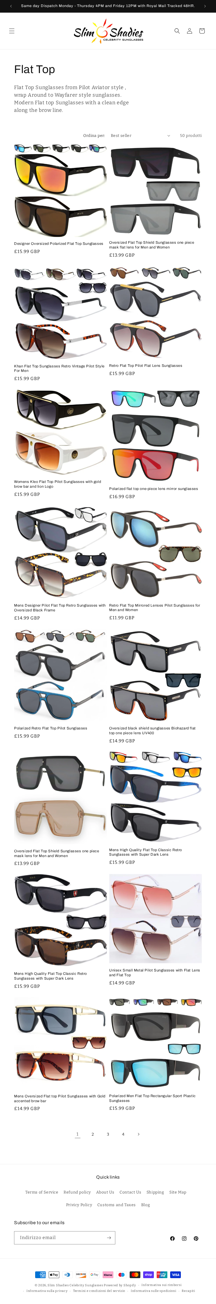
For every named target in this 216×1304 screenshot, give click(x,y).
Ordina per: (94, 135)
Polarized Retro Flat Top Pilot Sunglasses (50, 728)
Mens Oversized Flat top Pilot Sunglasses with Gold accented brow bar (59, 1098)
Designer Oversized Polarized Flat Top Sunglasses (59, 244)
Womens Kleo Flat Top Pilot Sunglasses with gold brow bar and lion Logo (57, 484)
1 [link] (77, 1134)
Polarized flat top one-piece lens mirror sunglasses (153, 489)
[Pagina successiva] (138, 1134)
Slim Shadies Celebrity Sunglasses (75, 1285)
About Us (105, 1192)
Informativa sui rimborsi (161, 1285)
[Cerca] (177, 31)
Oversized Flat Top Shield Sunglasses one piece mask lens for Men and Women (56, 853)
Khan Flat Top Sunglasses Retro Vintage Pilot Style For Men (59, 368)
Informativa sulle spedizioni (153, 1291)
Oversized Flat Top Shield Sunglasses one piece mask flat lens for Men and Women (151, 245)
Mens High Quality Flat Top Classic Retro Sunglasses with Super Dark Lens (145, 852)
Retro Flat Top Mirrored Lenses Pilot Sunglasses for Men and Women (154, 608)
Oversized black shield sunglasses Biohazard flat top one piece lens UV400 (152, 730)
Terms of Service (41, 1192)
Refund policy (77, 1192)
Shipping (155, 1192)
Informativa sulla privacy (47, 1291)
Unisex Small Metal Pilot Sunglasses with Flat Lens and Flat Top (154, 972)
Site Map (177, 1192)
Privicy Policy (79, 1205)
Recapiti (188, 1291)
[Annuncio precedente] (11, 6)
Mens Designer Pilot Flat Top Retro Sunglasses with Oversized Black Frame (60, 608)
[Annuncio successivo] (205, 6)
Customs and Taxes (116, 1205)
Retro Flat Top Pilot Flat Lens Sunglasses (146, 366)
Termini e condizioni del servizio (99, 1291)
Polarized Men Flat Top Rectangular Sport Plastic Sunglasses (152, 1098)
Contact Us (130, 1192)
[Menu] (12, 31)
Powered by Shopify (120, 1285)
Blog (145, 1205)
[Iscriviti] (109, 1237)
